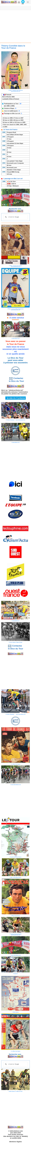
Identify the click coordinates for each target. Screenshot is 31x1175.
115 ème (9, 174)
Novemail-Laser (12, 167)
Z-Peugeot (10, 137)
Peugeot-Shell (11, 132)
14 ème (9, 148)
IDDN (19, 1138)
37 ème (9, 139)
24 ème (9, 156)
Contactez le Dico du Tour (15, 379)
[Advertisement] (15, 27)
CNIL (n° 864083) (22, 1136)
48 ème (9, 165)
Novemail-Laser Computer (15, 163)
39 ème (9, 152)
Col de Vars (12, 181)
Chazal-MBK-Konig (13, 172)
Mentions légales (15, 1141)
